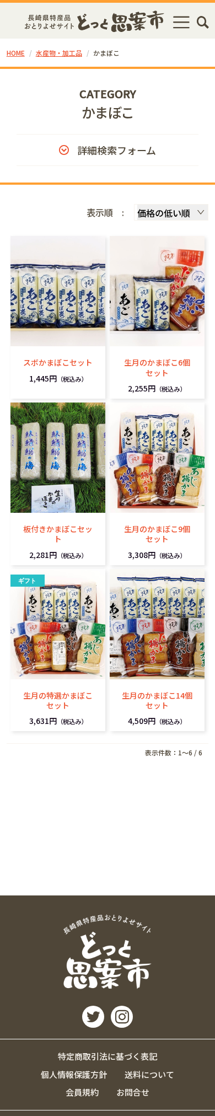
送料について (149, 1074)
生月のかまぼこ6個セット (157, 367)
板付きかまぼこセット (58, 533)
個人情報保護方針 (74, 1074)
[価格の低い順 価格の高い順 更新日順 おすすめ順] (171, 212)
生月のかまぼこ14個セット (157, 700)
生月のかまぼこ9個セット (157, 533)
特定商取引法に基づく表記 (107, 1056)
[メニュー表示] (181, 22)
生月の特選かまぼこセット (58, 700)
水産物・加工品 (59, 52)
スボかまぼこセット (58, 362)
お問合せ (132, 1092)
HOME (16, 52)
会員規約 (82, 1092)
